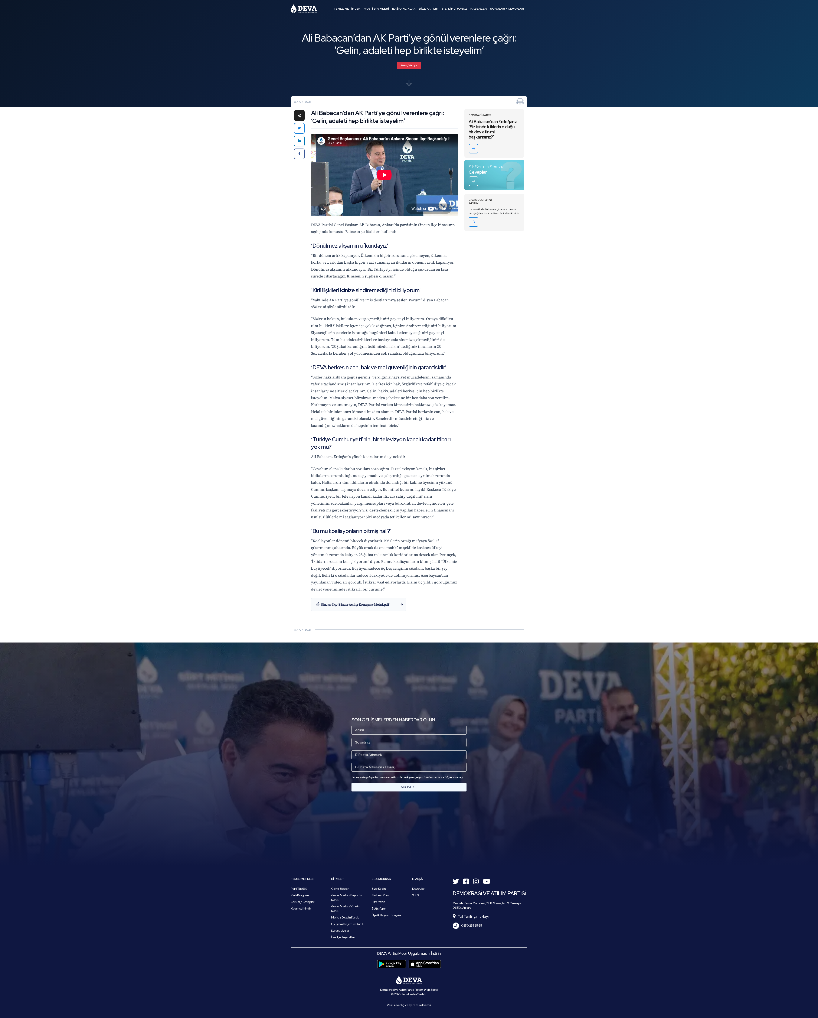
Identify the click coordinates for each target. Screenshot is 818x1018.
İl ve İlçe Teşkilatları (343, 937)
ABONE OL (409, 787)
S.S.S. (415, 895)
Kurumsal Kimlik (301, 908)
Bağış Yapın (379, 908)
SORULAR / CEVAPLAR (507, 8)
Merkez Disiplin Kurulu (345, 917)
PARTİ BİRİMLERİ (376, 8)
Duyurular (418, 889)
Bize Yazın (378, 902)
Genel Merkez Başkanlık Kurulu (346, 897)
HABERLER (478, 8)
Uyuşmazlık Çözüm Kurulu (347, 924)
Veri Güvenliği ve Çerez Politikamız (409, 1005)
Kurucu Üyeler (340, 931)
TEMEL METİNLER (346, 8)
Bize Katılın (379, 889)
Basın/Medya (409, 65)
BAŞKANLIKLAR (404, 8)
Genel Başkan (340, 889)
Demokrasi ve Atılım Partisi (304, 8)
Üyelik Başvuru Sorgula (386, 915)
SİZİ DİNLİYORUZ (454, 8)
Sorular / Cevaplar (302, 902)
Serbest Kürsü (381, 895)
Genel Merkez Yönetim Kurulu (346, 908)
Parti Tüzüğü (299, 889)
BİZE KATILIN (428, 8)
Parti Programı (300, 895)
